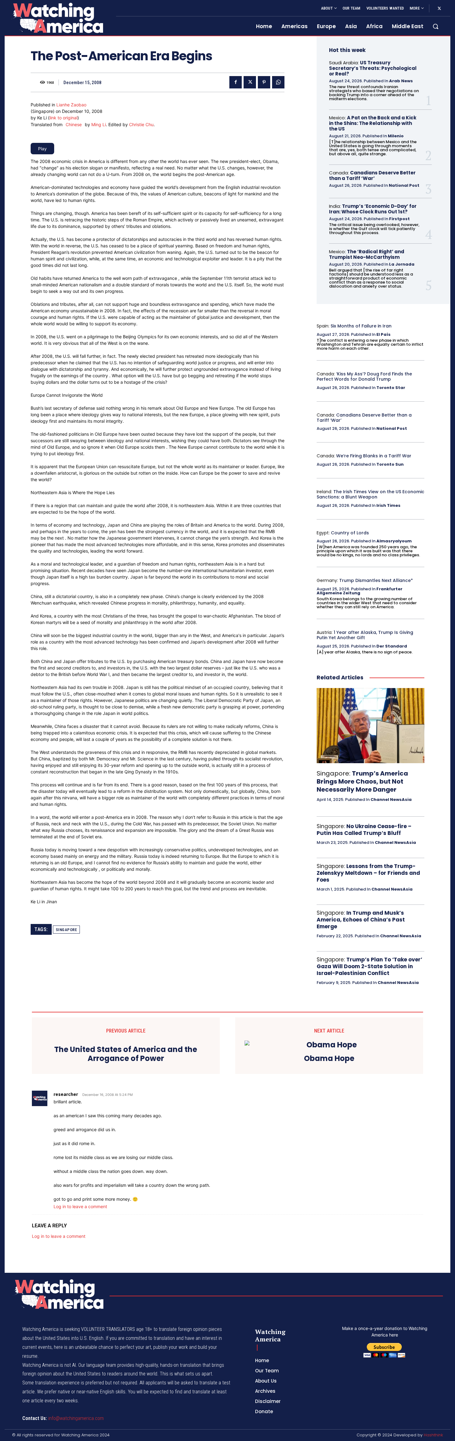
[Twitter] (439, 8)
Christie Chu (141, 124)
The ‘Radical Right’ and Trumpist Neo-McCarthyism (366, 254)
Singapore (66, 929)
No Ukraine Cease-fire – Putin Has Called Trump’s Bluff (364, 830)
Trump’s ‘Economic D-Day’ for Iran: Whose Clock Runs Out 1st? (373, 209)
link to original (63, 117)
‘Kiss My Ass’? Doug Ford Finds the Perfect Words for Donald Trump (364, 376)
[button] (435, 26)
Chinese (74, 124)
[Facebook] (235, 82)
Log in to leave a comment (80, 1206)
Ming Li (98, 124)
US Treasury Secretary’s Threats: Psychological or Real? (373, 68)
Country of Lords (350, 533)
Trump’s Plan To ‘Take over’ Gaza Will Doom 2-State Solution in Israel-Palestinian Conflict (369, 966)
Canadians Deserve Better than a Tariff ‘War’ (372, 175)
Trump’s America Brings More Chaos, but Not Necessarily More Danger (362, 781)
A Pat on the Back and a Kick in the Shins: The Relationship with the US (372, 123)
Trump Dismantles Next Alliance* (376, 580)
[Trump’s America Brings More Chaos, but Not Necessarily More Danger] (370, 725)
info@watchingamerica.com (76, 1418)
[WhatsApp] (278, 82)
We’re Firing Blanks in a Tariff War (373, 456)
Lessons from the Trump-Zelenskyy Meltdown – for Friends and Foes (368, 872)
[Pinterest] (264, 82)
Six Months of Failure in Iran (361, 326)
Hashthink (433, 1435)
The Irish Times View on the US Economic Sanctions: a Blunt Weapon (370, 494)
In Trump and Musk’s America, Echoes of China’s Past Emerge (361, 919)
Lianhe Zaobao (71, 104)
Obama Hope (329, 1058)
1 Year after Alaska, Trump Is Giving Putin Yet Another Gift (365, 635)
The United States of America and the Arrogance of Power (125, 1054)
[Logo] (56, 18)
